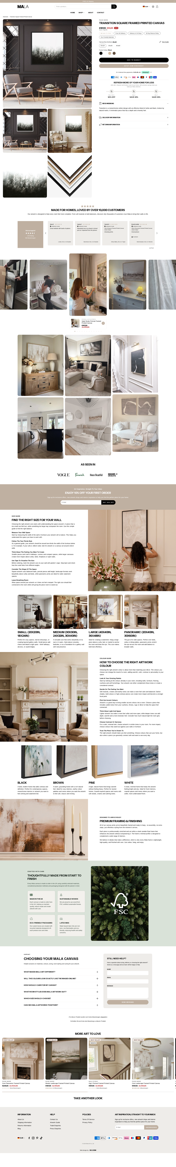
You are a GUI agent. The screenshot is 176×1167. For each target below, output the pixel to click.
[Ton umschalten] (103, 312)
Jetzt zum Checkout (134, 66)
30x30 (110, 46)
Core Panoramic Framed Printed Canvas (16, 1083)
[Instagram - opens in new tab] (33, 1138)
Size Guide (165, 42)
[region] (101, 233)
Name (109, 969)
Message (110, 986)
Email (109, 977)
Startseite (5, 16)
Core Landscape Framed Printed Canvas (146, 1083)
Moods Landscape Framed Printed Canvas (60, 1083)
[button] (86, 6)
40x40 (118, 46)
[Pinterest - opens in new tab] (37, 1138)
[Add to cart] (103, 323)
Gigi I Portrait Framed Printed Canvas (102, 1083)
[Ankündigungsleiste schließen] (174, 1)
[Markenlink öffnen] (63, 474)
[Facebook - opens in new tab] (29, 1138)
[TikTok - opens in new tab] (41, 1138)
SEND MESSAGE (128, 1002)
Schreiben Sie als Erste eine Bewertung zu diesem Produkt (88, 1021)
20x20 (103, 46)
